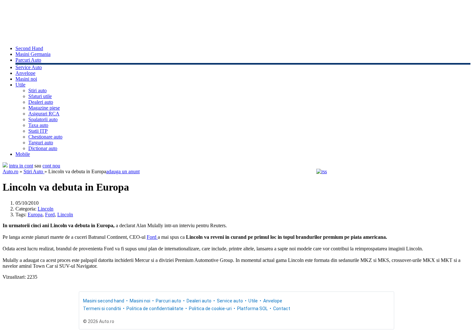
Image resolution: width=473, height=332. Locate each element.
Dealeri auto (40, 102)
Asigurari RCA (44, 113)
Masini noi (26, 79)
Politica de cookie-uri (210, 308)
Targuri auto (40, 142)
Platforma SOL (252, 308)
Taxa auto (38, 125)
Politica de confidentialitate (154, 308)
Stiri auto (37, 90)
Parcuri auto (168, 300)
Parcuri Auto (28, 60)
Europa (35, 214)
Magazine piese (44, 108)
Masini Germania (33, 54)
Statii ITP (38, 131)
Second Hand (29, 48)
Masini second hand (103, 300)
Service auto (230, 300)
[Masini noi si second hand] (5, 165)
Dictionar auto (42, 148)
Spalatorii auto (43, 119)
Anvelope (25, 73)
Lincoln (45, 208)
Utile (20, 84)
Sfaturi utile (40, 96)
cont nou (51, 165)
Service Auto (28, 67)
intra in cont (21, 165)
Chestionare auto (45, 136)
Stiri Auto (33, 171)
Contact (281, 308)
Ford (50, 214)
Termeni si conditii (102, 308)
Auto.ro (10, 171)
